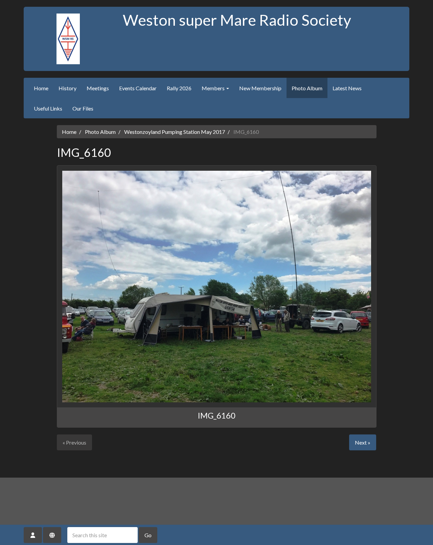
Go (148, 535)
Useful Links (48, 108)
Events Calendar (138, 88)
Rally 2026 (179, 88)
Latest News (347, 88)
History (67, 88)
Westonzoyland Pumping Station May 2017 (174, 131)
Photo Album (307, 88)
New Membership (260, 88)
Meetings (98, 88)
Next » (362, 442)
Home (41, 88)
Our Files (82, 108)
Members (214, 88)
